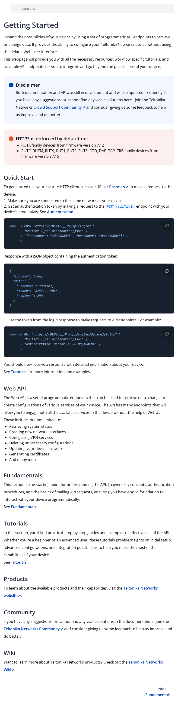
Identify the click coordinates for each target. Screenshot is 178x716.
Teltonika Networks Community (32, 628)
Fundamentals (23, 506)
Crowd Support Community (57, 107)
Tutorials (18, 371)
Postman (117, 186)
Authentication (60, 211)
